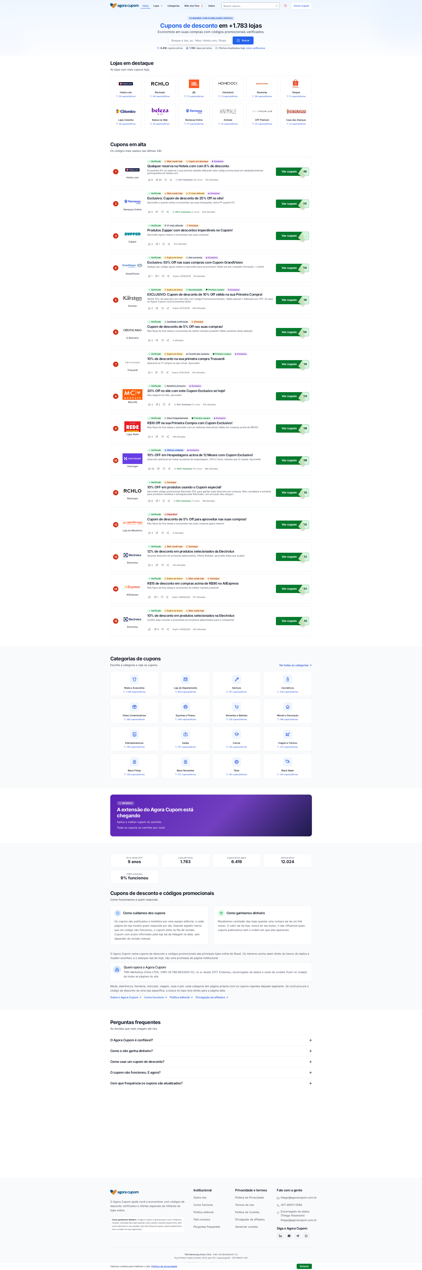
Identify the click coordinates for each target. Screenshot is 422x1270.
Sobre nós (200, 1197)
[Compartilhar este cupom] (170, 179)
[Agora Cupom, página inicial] (124, 6)
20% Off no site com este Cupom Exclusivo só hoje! (186, 391)
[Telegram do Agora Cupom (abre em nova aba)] (297, 1236)
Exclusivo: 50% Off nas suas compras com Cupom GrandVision (195, 262)
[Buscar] (277, 5)
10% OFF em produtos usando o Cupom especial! (184, 487)
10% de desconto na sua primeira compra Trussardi (185, 359)
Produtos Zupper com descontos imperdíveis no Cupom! (190, 230)
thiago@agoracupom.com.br (299, 1197)
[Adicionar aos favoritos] (165, 179)
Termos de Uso (244, 1204)
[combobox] (200, 40)
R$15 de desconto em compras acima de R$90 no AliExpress (193, 583)
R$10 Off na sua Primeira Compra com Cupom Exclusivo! (189, 423)
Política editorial (180, 997)
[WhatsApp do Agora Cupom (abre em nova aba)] (306, 1236)
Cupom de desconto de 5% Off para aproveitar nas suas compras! (196, 519)
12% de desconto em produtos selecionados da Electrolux (190, 551)
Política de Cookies (247, 1212)
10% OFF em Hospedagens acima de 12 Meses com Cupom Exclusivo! (200, 455)
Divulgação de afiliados (210, 997)
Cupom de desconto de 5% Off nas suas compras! (185, 327)
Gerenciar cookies (246, 1226)
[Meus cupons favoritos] (285, 5)
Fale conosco (202, 1219)
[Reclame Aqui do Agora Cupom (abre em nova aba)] (289, 1236)
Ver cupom (289, 171)
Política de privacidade (164, 1266)
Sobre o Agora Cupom (124, 997)
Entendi (304, 1266)
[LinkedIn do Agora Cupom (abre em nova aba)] (280, 1236)
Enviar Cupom (301, 5)
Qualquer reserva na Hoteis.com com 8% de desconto (188, 166)
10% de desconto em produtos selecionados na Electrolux (190, 615)
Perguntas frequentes (207, 1226)
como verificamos (255, 48)
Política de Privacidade (249, 1197)
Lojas (156, 5)
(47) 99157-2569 (291, 1204)
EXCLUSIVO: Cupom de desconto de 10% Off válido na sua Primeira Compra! (204, 294)
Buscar (246, 40)
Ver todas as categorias (294, 665)
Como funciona (154, 997)
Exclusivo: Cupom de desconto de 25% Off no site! (185, 198)
